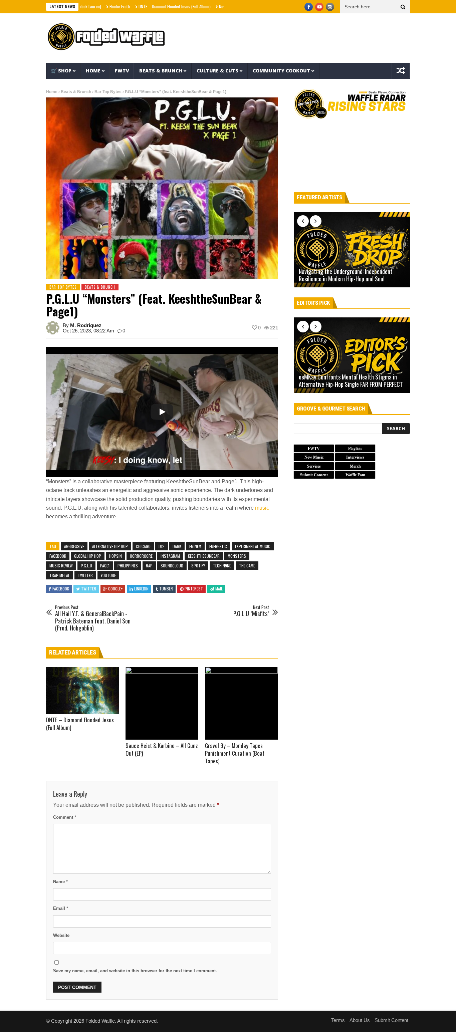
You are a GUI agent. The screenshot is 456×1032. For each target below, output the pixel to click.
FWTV (122, 70)
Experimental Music (252, 546)
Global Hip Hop (87, 556)
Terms (338, 1020)
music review (61, 565)
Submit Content (391, 1020)
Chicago (143, 546)
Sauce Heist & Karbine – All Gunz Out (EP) (162, 749)
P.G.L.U (86, 565)
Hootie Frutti (93, 6)
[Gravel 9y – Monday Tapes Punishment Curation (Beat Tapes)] (241, 703)
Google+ (115, 588)
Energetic (218, 546)
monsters (237, 556)
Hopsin (115, 556)
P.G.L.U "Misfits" (251, 611)
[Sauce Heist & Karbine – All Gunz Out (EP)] (162, 703)
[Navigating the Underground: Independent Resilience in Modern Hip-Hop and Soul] (352, 249)
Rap (149, 565)
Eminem (195, 546)
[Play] (162, 412)
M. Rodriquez (85, 325)
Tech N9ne (222, 565)
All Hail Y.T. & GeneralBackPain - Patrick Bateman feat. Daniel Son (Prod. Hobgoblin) (93, 618)
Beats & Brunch (160, 70)
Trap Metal (59, 575)
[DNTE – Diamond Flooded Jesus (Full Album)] (82, 690)
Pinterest (194, 588)
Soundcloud (172, 565)
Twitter (85, 575)
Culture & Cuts (217, 70)
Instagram (170, 556)
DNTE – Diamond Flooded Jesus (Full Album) (148, 6)
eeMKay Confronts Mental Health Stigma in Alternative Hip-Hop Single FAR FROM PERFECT (351, 380)
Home (93, 70)
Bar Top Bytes (108, 91)
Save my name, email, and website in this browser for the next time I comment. (135, 970)
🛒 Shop (61, 70)
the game (247, 565)
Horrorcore (141, 556)
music (262, 508)
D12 (162, 546)
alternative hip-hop (110, 546)
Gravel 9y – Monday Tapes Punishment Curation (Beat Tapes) (234, 753)
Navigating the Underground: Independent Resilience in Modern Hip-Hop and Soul (346, 275)
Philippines (128, 565)
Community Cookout (281, 70)
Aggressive (74, 546)
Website (61, 935)
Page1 (104, 565)
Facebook (57, 556)
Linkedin (141, 588)
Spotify (198, 565)
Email (60, 908)
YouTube (108, 575)
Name (60, 881)
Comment (64, 817)
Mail (219, 588)
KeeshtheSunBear (204, 556)
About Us (360, 1020)
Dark (177, 546)
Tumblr (166, 588)
